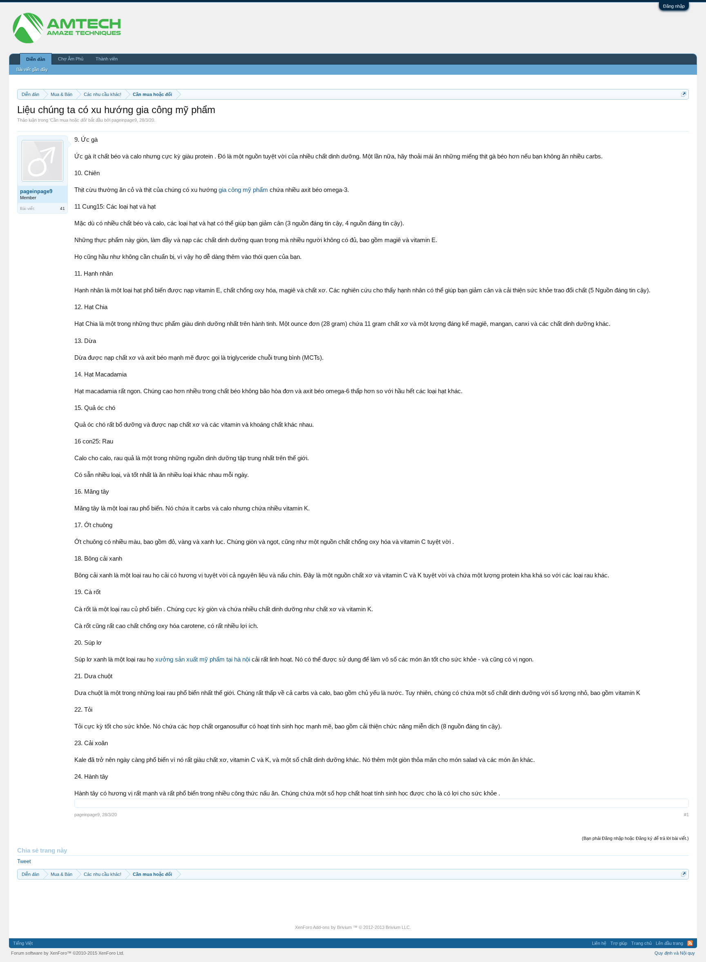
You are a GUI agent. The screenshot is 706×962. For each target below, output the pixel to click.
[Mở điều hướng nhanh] (683, 94)
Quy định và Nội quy (675, 953)
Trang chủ (641, 943)
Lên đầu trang (669, 943)
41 (62, 208)
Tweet (24, 861)
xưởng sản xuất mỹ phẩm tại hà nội (202, 659)
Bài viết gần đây (32, 69)
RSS (690, 943)
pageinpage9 (124, 120)
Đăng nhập (674, 6)
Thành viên (107, 58)
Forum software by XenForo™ (67, 953)
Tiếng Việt (23, 943)
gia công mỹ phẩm (243, 190)
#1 (686, 814)
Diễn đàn (35, 59)
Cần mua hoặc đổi (68, 120)
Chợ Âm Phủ (70, 58)
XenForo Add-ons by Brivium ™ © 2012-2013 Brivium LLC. (353, 927)
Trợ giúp (618, 943)
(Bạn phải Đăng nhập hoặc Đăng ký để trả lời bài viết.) (635, 838)
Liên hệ (599, 943)
